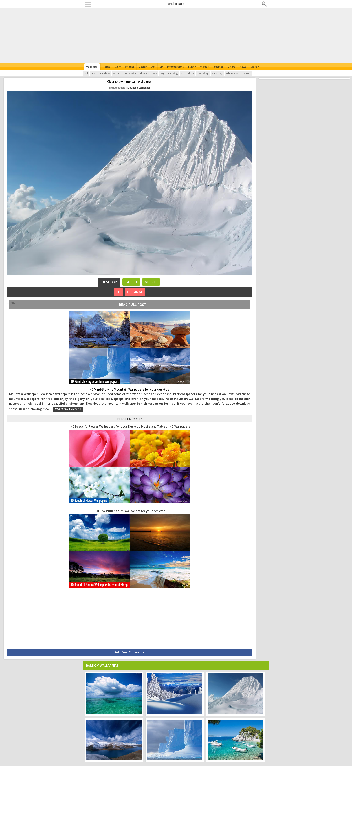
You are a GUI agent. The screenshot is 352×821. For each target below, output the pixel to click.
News (242, 66)
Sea (155, 73)
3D (161, 66)
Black (191, 73)
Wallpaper (91, 66)
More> (246, 73)
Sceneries (130, 73)
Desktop (109, 282)
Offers (231, 66)
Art (153, 66)
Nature (117, 73)
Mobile (151, 282)
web (176, 3)
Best (93, 73)
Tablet (131, 282)
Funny (192, 66)
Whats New (232, 73)
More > (254, 66)
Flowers (144, 73)
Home (106, 66)
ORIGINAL (135, 292)
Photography (175, 66)
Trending (203, 73)
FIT (118, 292)
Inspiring (217, 73)
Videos (204, 66)
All (86, 73)
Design (143, 66)
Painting (173, 73)
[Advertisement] (176, 35)
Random (105, 73)
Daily (117, 66)
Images (129, 66)
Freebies (218, 66)
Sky (162, 73)
